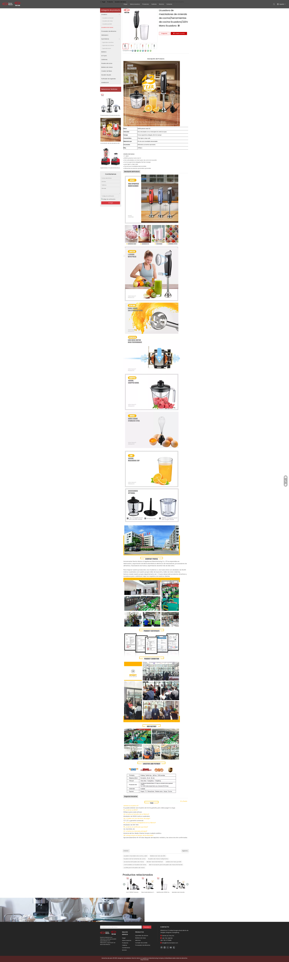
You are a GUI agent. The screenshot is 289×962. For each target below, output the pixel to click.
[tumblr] (174, 947)
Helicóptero (104, 35)
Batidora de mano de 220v (158, 856)
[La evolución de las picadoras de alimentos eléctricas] (110, 130)
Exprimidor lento (107, 48)
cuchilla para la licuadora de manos (134, 867)
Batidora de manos (107, 67)
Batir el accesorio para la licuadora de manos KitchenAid (165, 865)
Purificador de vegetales (108, 79)
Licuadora (104, 14)
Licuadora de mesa (108, 21)
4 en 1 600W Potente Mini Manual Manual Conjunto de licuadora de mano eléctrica (133, 892)
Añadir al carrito (180, 33)
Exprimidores (105, 39)
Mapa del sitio (144, 960)
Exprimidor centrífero (108, 42)
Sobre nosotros (135, 4)
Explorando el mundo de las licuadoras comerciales (110, 168)
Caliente (153, 4)
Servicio (161, 4)
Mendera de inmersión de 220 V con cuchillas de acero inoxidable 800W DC (179, 892)
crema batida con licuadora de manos (135, 865)
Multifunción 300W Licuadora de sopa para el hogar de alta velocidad (163, 892)
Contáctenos (126, 948)
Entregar (110, 203)
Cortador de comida (141, 943)
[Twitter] (167, 947)
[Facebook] (161, 947)
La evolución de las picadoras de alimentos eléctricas (110, 143)
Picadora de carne (106, 63)
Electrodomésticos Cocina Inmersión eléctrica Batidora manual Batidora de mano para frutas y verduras (148, 892)
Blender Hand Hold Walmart (155, 862)
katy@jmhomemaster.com (170, 943)
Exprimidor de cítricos (108, 45)
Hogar (126, 4)
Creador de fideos (106, 71)
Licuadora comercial (108, 18)
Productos (145, 4)
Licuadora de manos (107, 27)
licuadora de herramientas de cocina (134, 859)
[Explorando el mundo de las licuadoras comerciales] (110, 156)
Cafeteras (104, 59)
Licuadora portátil (107, 24)
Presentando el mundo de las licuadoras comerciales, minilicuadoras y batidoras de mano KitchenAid (110, 115)
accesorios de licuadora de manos (134, 862)
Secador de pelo (106, 75)
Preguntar (164, 33)
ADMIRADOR (105, 82)
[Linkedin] (164, 947)
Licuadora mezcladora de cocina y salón (135, 856)
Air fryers (104, 56)
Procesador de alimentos (108, 31)
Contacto (169, 4)
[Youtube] (171, 947)
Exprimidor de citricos (141, 935)
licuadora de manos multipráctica (158, 859)
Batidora (103, 52)
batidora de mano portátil (173, 862)
